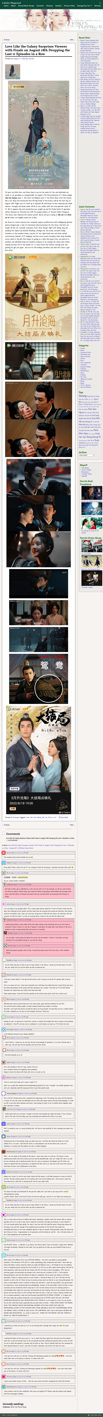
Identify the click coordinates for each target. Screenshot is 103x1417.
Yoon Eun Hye (83, 445)
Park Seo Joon (88, 430)
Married (82, 424)
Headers (58, 6)
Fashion (82, 358)
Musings (16, 817)
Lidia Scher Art (11, 1109)
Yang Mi (87, 443)
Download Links (85, 354)
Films (82, 360)
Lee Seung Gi (87, 422)
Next (72, 40)
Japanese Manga (85, 367)
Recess (82, 383)
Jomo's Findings (86, 470)
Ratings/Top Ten (83, 6)
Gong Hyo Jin (91, 396)
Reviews (97, 6)
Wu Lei (44, 817)
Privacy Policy (69, 6)
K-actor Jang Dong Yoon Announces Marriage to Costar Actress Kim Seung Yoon (89, 75)
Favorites (40, 6)
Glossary (49, 6)
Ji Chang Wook (87, 404)
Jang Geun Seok (88, 402)
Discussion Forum (85, 352)
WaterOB (84, 476)
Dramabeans (85, 468)
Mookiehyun (85, 472)
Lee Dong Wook (87, 415)
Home (6, 6)
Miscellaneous (84, 371)
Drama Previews (85, 356)
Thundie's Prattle (86, 474)
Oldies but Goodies (86, 379)
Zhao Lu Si (52, 817)
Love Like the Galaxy (33, 817)
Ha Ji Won (85, 399)
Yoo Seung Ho (93, 445)
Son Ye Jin (91, 440)
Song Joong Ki (94, 437)
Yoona (96, 443)
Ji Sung (94, 404)
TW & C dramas (85, 385)
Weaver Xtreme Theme (96, 1415)
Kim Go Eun (90, 406)
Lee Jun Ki (87, 418)
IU (83, 402)
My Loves (83, 377)
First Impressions (85, 362)
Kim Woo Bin (88, 412)
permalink (64, 817)
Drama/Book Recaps (26, 6)
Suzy (97, 440)
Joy (7, 1017)
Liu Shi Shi (96, 422)
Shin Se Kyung (91, 433)
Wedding (82, 443)
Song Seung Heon (83, 440)
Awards (82, 348)
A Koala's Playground (11, 2)
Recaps (82, 381)
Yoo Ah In (92, 443)
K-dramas (83, 369)
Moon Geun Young (91, 425)
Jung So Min (83, 406)
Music (82, 373)
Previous (5, 40)
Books (82, 350)
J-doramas (83, 364)
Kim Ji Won (96, 406)
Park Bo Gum (89, 427)
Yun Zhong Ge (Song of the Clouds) (89, 532)
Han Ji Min (91, 399)
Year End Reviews (85, 387)
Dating (83, 395)
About (13, 6)
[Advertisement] (91, 170)
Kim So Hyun (83, 409)
